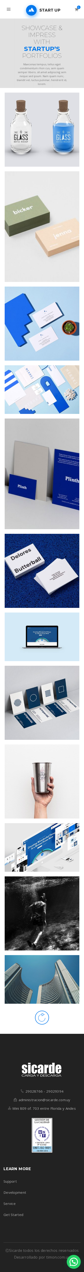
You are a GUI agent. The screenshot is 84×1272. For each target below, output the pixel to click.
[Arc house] (47, 977)
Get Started (13, 1214)
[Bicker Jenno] (47, 230)
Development (15, 1192)
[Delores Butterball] (47, 571)
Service (10, 1203)
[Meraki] (47, 387)
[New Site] (47, 634)
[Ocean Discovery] (47, 913)
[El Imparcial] (47, 703)
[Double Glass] (47, 129)
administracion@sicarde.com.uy (44, 1099)
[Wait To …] (47, 781)
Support (10, 1181)
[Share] (36, 129)
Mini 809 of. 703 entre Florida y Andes (44, 1108)
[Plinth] (47, 477)
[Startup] (47, 845)
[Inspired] (47, 323)
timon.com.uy (58, 1257)
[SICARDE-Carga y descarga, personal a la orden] (42, 10)
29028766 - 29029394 (44, 1091)
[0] (76, 9)
